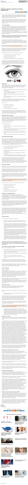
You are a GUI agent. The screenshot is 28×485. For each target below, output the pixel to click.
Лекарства (3, 1)
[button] (25, 66)
